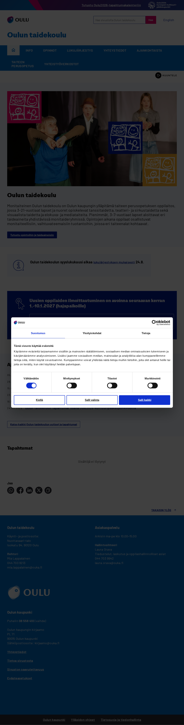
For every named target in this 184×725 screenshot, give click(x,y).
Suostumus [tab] (38, 333)
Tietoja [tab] (146, 333)
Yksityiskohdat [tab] (92, 333)
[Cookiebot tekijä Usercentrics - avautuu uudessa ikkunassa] (154, 322)
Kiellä (39, 399)
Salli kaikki (144, 399)
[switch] (72, 385)
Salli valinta (92, 399)
